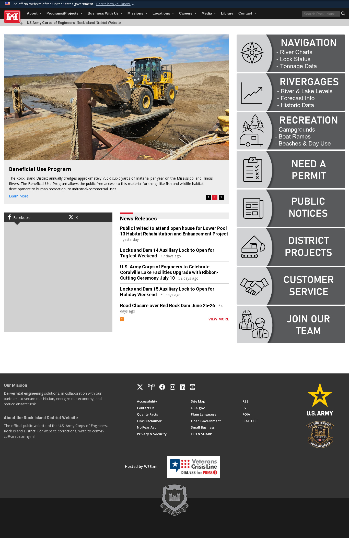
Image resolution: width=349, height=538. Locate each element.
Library (227, 13)
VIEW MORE (218, 319)
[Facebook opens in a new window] (162, 387)
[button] (115, 4)
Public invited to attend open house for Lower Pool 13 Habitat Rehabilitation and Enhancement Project (174, 231)
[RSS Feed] (122, 319)
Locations (162, 13)
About (33, 13)
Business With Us (104, 13)
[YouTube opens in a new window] (192, 387)
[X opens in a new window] (140, 387)
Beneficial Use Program (40, 169)
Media (207, 13)
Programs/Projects (62, 13)
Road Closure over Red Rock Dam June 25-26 (167, 305)
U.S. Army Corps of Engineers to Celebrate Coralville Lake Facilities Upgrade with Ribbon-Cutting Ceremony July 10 (169, 272)
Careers (186, 13)
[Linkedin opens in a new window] (182, 387)
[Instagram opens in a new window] (172, 387)
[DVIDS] (151, 387)
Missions (135, 13)
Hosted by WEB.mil (141, 466)
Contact (245, 13)
